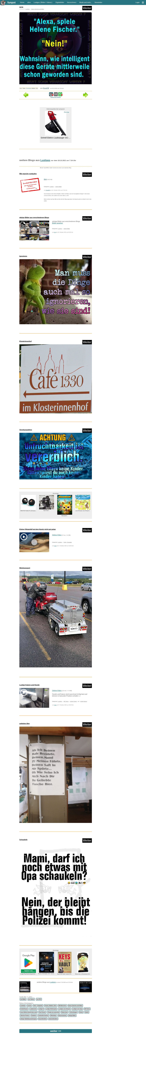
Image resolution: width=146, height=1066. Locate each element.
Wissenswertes (62, 1015)
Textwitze (33, 1015)
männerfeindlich (53, 1018)
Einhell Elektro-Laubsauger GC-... (64, 513)
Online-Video (56, 535)
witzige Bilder (58, 186)
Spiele (86, 1012)
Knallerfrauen (24, 1008)
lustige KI (41, 1008)
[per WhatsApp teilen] (60, 95)
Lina (55, 545)
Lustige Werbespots (51, 1008)
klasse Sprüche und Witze (37, 9)
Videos (48, 2)
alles (29, 2)
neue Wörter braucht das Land (28, 1012)
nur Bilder (23, 999)
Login (138, 2)
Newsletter (98, 2)
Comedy (22, 1005)
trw (55, 232)
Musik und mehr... (85, 2)
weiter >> (55, 1031)
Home (22, 2)
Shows (81, 1012)
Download (28, 88)
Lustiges (37, 2)
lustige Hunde (73, 701)
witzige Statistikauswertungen (28, 1018)
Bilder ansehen (57, 223)
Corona (29, 1005)
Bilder (43, 2)
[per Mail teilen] (56, 95)
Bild (45, 179)
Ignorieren (23, 256)
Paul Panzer (42, 1012)
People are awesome (53, 1012)
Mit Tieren (66, 701)
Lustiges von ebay (77, 1008)
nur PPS (39, 999)
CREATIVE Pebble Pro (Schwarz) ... (65, 967)
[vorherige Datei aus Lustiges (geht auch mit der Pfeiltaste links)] (25, 97)
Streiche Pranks (24, 1015)
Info (37, 88)
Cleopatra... (83, 510)
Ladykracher (33, 1008)
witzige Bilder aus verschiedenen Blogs (34, 217)
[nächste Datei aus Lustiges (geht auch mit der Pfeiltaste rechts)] (85, 97)
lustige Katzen (83, 701)
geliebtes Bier (24, 723)
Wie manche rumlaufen (28, 174)
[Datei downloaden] (30, 185)
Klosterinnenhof (25, 341)
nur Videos (31, 999)
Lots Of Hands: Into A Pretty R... (46, 510)
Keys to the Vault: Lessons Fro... (28, 974)
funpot (11, 2)
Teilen (24, 88)
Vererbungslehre (25, 430)
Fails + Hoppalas (68, 542)
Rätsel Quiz (64, 1012)
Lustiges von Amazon (64, 1008)
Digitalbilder (60, 2)
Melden (33, 88)
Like (21, 88)
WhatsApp (53, 1015)
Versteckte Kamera (43, 1015)
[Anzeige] (56, 134)
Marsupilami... (28, 515)
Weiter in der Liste (85, 983)
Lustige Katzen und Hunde (29, 685)
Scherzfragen (73, 1012)
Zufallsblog (23, 983)
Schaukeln (23, 840)
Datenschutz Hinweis (55, 97)
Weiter (87, 8)
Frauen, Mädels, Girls (50, 1005)
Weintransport (24, 568)
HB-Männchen (62, 1005)
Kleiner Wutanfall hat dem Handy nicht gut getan (37, 529)
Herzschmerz (71, 2)
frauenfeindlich (43, 1018)
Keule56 (46, 88)
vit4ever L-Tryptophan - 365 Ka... (55, 138)
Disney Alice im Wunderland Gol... (46, 974)
